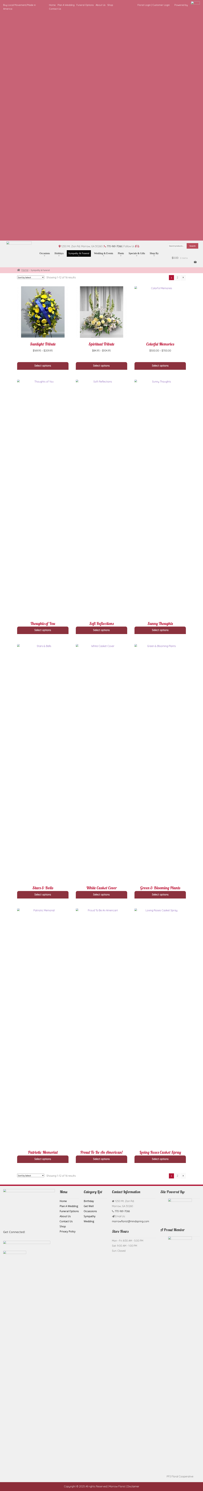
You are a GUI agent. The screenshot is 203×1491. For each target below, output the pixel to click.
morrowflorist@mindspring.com (130, 1221)
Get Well (89, 1206)
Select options (42, 365)
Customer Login (161, 4)
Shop (110, 4)
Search (193, 246)
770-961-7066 (114, 246)
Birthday (89, 1201)
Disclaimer (133, 1486)
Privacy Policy (67, 1231)
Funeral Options (85, 4)
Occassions (90, 1211)
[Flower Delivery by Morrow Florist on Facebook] (28, 1232)
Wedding (89, 1221)
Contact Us (55, 8)
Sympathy (89, 1216)
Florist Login (144, 4)
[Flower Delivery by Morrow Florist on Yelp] (36, 1232)
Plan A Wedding (66, 4)
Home (52, 4)
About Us (100, 4)
